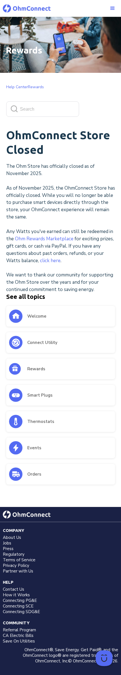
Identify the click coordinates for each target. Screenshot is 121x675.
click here (50, 260)
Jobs (7, 543)
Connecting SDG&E (21, 612)
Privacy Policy (16, 565)
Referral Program (19, 630)
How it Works (16, 595)
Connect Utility (42, 342)
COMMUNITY (16, 622)
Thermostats (40, 421)
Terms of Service (19, 560)
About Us (12, 537)
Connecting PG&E (20, 600)
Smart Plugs (40, 395)
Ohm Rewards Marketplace (44, 239)
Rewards (36, 369)
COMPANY (13, 530)
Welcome (36, 316)
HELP (8, 582)
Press (8, 548)
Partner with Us (18, 571)
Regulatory (13, 554)
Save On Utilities (19, 641)
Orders (34, 474)
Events (34, 448)
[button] (112, 8)
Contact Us (13, 589)
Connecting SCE (18, 606)
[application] (104, 658)
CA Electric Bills (18, 635)
